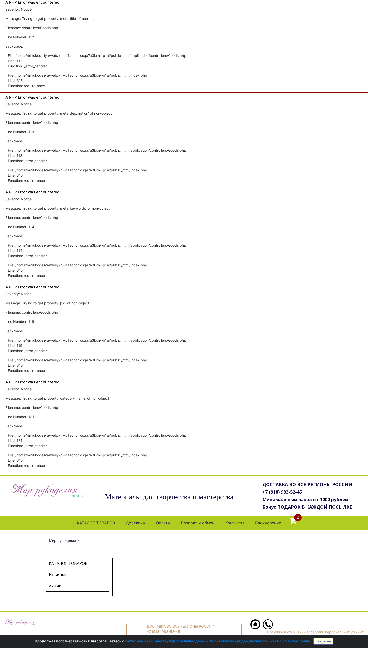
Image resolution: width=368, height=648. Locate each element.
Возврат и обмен (197, 522)
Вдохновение (268, 522)
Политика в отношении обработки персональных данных (315, 632)
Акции (55, 586)
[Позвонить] (268, 628)
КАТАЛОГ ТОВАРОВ (96, 522)
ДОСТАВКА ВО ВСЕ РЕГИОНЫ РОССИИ (307, 484)
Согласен (323, 641)
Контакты (234, 522)
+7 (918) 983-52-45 (282, 492)
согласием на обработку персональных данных (166, 641)
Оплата (163, 522)
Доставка (135, 522)
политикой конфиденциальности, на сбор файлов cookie (260, 641)
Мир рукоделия (62, 540)
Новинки (58, 574)
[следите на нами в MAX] (255, 628)
